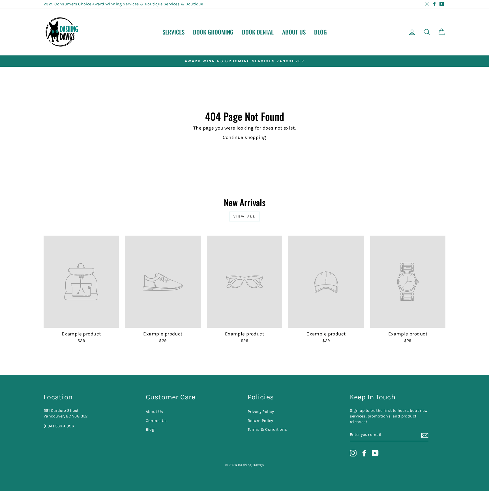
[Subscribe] (424, 435)
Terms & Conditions (267, 429)
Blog (320, 31)
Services (173, 31)
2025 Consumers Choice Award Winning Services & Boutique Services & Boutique (123, 4)
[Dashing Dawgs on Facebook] (364, 453)
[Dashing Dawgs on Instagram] (353, 453)
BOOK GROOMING (213, 31)
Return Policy (260, 420)
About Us (294, 31)
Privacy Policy (261, 411)
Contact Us (156, 420)
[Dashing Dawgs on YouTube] (375, 453)
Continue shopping (244, 137)
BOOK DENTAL (258, 31)
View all (244, 216)
